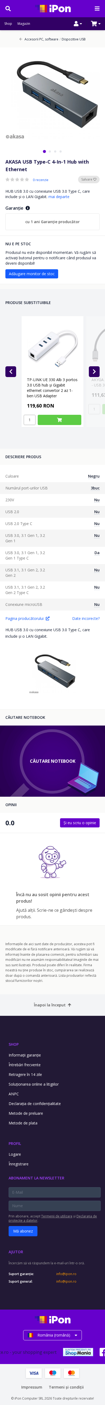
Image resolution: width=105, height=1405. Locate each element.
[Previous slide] (10, 371)
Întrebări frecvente (25, 1064)
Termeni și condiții (66, 1387)
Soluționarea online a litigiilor (34, 1084)
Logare (15, 1154)
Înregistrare (19, 1163)
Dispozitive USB (73, 39)
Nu (97, 499)
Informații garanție (25, 1055)
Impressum (31, 1387)
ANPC (14, 1093)
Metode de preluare (26, 1113)
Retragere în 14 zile (25, 1074)
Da (97, 552)
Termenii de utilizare (56, 1216)
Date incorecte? (86, 618)
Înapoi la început (50, 1004)
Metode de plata (23, 1123)
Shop (8, 24)
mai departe (58, 196)
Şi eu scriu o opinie (80, 822)
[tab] (44, 151)
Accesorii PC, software (41, 39)
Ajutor (16, 1251)
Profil (15, 1143)
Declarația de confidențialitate (35, 1103)
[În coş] (59, 420)
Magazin (24, 24)
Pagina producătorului (24, 618)
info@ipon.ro (66, 1274)
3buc (95, 488)
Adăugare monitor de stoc (32, 273)
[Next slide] (94, 371)
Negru (94, 476)
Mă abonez (23, 1231)
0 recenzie (40, 180)
